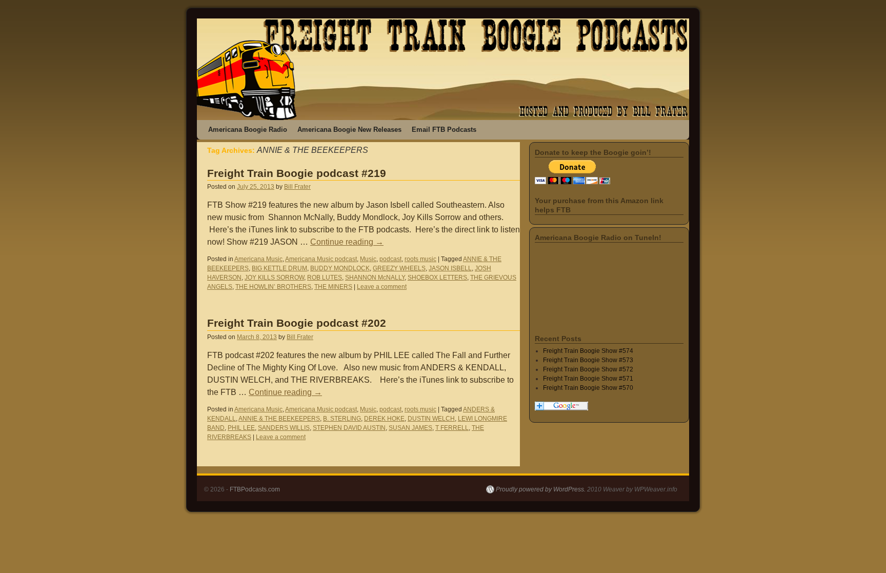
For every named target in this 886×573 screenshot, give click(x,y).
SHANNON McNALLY (375, 277)
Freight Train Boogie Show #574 (588, 350)
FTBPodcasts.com (255, 489)
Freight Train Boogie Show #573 (588, 360)
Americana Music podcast (321, 259)
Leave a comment (382, 286)
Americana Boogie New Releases (349, 129)
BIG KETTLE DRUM (279, 268)
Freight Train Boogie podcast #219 (296, 173)
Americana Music (258, 259)
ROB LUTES (324, 277)
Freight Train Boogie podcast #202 (296, 323)
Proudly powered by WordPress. (541, 489)
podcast (390, 259)
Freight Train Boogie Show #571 (588, 378)
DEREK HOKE (384, 418)
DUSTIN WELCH (431, 418)
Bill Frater (297, 186)
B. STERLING (342, 418)
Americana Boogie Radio (247, 129)
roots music (420, 259)
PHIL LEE (241, 427)
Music (368, 259)
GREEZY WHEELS (399, 268)
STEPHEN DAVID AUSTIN (349, 427)
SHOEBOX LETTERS (437, 277)
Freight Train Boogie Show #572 (588, 369)
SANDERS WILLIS (284, 427)
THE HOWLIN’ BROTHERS (273, 286)
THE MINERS (333, 286)
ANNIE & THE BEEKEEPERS (279, 418)
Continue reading (347, 242)
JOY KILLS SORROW (274, 277)
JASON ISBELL (450, 268)
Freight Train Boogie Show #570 (588, 387)
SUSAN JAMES (410, 427)
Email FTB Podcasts (444, 129)
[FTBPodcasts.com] (443, 69)
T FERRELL (452, 427)
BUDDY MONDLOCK (340, 268)
